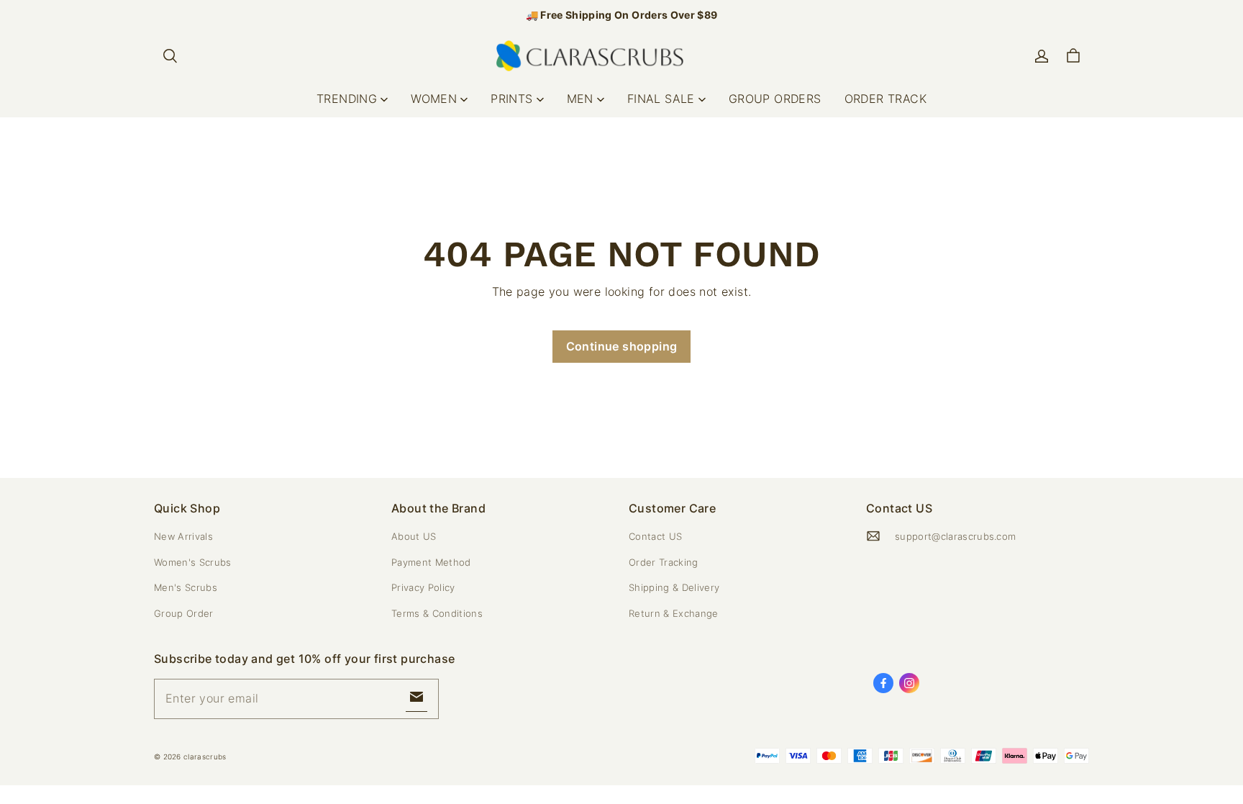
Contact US (655, 536)
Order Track (885, 98)
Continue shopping (622, 346)
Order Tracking (663, 562)
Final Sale (661, 98)
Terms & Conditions (437, 613)
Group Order (184, 613)
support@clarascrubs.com (955, 536)
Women (434, 98)
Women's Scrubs (193, 562)
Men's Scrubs (185, 587)
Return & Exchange (674, 613)
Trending (347, 98)
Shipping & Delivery (674, 587)
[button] (170, 56)
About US (414, 536)
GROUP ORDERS (775, 98)
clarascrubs (204, 756)
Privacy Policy (423, 587)
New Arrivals (183, 536)
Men (580, 98)
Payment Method (431, 562)
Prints (511, 98)
